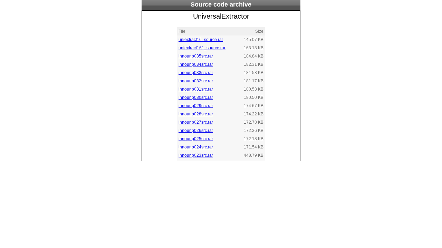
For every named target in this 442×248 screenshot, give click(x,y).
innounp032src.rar (196, 81)
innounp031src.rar (196, 89)
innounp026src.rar (196, 130)
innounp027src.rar (196, 122)
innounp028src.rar (196, 114)
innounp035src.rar (196, 56)
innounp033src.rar (196, 72)
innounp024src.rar (196, 147)
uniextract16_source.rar (201, 39)
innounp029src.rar (196, 105)
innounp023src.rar (196, 155)
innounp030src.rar (196, 97)
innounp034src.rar (196, 64)
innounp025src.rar (196, 138)
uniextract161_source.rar (202, 47)
